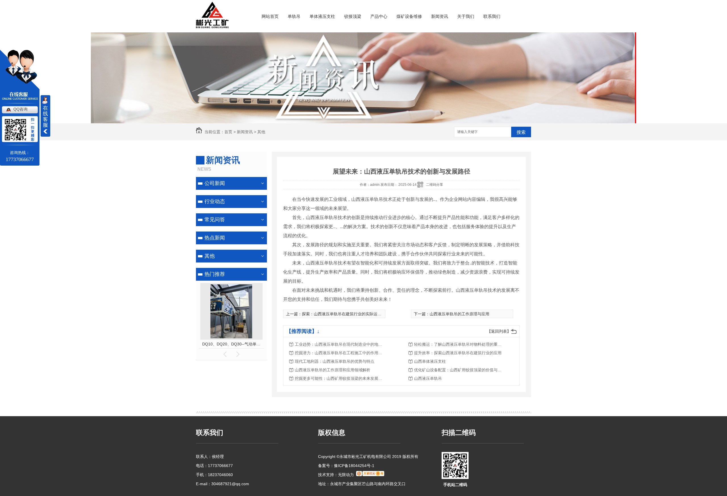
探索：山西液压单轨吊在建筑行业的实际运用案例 (345, 314)
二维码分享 (434, 185)
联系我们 (491, 16)
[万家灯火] (370, 474)
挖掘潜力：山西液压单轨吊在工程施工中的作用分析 (340, 353)
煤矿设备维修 (409, 16)
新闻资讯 (439, 16)
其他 (261, 132)
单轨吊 (294, 16)
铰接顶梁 (352, 16)
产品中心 (378, 16)
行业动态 (214, 201)
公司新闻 (214, 183)
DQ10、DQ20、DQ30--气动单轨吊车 (231, 344)
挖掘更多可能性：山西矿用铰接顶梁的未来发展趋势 (340, 378)
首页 (228, 132)
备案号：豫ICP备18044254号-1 (346, 465)
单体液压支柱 (322, 16)
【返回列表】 (499, 331)
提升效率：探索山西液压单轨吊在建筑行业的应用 (458, 353)
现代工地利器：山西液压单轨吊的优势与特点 (334, 361)
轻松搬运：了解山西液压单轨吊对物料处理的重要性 (459, 344)
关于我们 (465, 16)
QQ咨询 (20, 109)
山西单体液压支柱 (430, 361)
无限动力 (346, 474)
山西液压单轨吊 (428, 378)
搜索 (521, 132)
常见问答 (214, 219)
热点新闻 (214, 238)
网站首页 (270, 16)
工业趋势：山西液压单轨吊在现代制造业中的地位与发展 (340, 344)
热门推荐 (214, 274)
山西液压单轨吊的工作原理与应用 (459, 314)
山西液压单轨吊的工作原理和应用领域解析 (332, 370)
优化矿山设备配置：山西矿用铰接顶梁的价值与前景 (459, 370)
